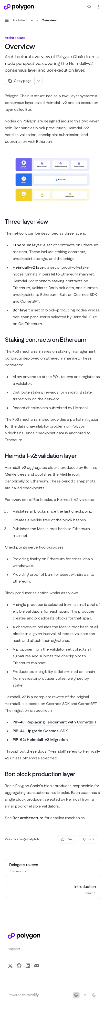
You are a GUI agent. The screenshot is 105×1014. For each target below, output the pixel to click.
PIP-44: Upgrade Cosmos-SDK (40, 731)
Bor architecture (28, 818)
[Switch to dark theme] (93, 995)
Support (14, 949)
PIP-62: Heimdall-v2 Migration (40, 740)
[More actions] (98, 6)
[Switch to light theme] (85, 995)
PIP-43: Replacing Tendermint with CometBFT (55, 722)
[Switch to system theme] (76, 995)
